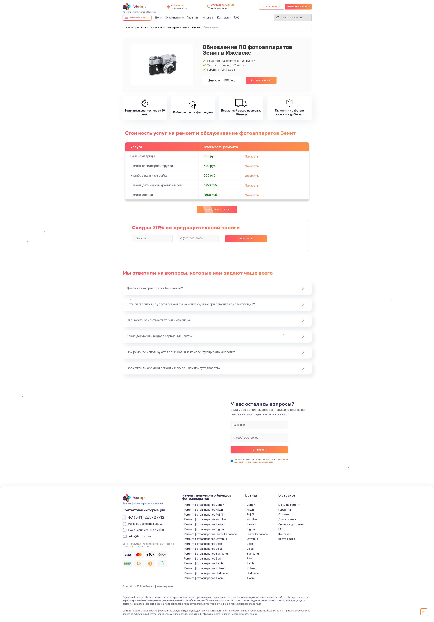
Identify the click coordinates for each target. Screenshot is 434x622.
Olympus (252, 539)
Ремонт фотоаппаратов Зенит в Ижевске (177, 27)
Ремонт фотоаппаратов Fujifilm (204, 514)
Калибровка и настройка (148, 175)
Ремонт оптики (141, 195)
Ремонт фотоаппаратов (139, 27)
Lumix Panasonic (258, 534)
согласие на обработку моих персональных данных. (261, 460)
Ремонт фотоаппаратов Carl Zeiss (206, 573)
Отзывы (208, 17)
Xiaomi (251, 578)
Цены (158, 17)
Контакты (223, 17)
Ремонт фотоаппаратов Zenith (204, 558)
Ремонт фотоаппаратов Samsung (206, 553)
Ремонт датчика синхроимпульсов (156, 185)
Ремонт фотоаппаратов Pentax (204, 524)
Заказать (252, 156)
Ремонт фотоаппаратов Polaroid (205, 568)
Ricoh (250, 563)
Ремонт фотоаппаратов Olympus (205, 539)
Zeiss (250, 543)
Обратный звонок (298, 6)
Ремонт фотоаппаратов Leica (203, 548)
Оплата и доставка (291, 524)
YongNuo (252, 519)
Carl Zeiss (253, 573)
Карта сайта (286, 539)
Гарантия (193, 17)
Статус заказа (271, 6)
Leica (250, 548)
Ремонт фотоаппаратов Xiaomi (204, 578)
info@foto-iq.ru (140, 536)
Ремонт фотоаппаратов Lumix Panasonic (211, 534)
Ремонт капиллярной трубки (151, 166)
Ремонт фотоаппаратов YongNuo (205, 519)
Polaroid (252, 568)
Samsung (253, 553)
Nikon (250, 509)
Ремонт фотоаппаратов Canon (204, 504)
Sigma (251, 529)
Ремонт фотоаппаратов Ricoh (203, 563)
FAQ (236, 17)
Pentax (251, 524)
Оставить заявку (261, 80)
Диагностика (287, 519)
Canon (251, 504)
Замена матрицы (142, 156)
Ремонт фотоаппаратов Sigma (204, 529)
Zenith (251, 558)
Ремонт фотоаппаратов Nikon (203, 509)
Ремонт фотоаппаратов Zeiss (203, 543)
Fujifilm (251, 514)
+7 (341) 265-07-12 (222, 5)
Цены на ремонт (289, 504)
